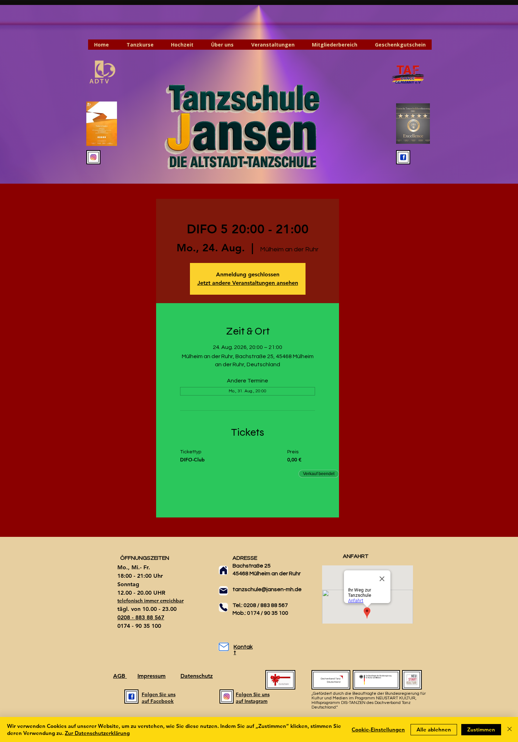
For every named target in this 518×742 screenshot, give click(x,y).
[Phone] (223, 607)
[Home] (223, 570)
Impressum (151, 676)
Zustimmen (481, 729)
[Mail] (223, 590)
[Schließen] (509, 729)
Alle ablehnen (434, 729)
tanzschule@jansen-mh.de (267, 589)
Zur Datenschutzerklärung (97, 733)
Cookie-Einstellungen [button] (378, 729)
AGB (120, 676)
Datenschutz (196, 676)
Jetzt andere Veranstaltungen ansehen (247, 283)
